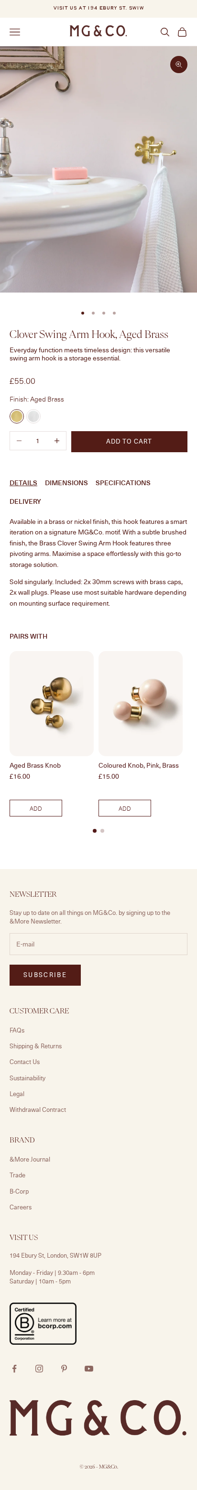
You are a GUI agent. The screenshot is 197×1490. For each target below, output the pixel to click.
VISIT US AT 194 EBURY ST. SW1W (98, 8)
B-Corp (19, 1191)
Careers (21, 1207)
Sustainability (27, 1078)
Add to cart (129, 441)
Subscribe (45, 974)
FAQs (17, 1030)
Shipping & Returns (36, 1046)
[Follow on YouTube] (89, 1368)
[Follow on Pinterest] (64, 1368)
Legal (17, 1093)
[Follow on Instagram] (39, 1368)
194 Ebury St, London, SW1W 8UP (55, 1255)
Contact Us (25, 1061)
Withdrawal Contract (38, 1109)
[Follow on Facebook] (14, 1368)
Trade (17, 1175)
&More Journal (30, 1159)
